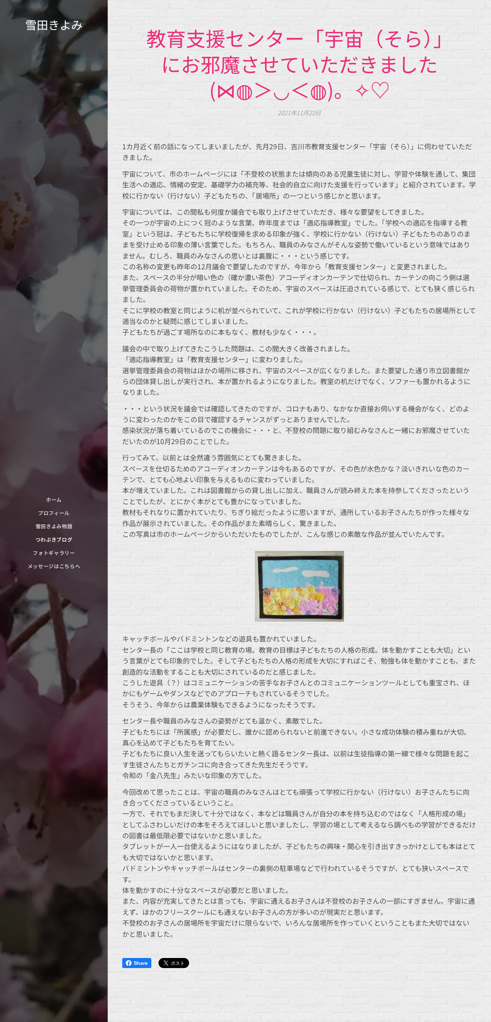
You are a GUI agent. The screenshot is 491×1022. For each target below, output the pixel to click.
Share (141, 963)
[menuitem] (54, 500)
